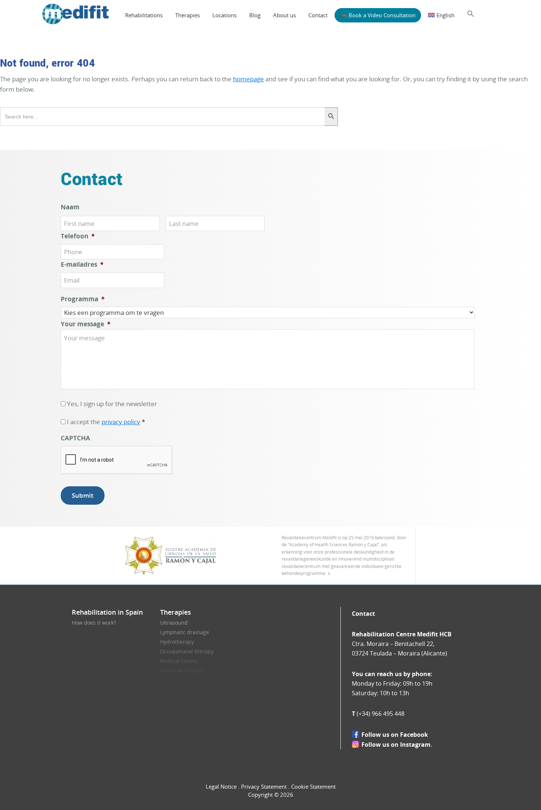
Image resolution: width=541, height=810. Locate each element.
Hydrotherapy (177, 641)
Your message (85, 324)
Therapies (175, 612)
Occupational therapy (186, 651)
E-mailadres (82, 264)
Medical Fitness (179, 660)
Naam (70, 207)
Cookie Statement (313, 786)
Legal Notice (221, 786)
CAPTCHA (75, 438)
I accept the (106, 422)
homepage (248, 79)
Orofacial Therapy (182, 670)
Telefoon (78, 236)
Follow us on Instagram (396, 744)
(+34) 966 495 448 (380, 714)
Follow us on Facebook (394, 735)
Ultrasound (174, 622)
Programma (83, 299)
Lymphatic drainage (184, 632)
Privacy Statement (264, 786)
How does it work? (94, 622)
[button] (471, 14)
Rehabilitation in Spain (107, 612)
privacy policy (121, 422)
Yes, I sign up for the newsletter (112, 403)
